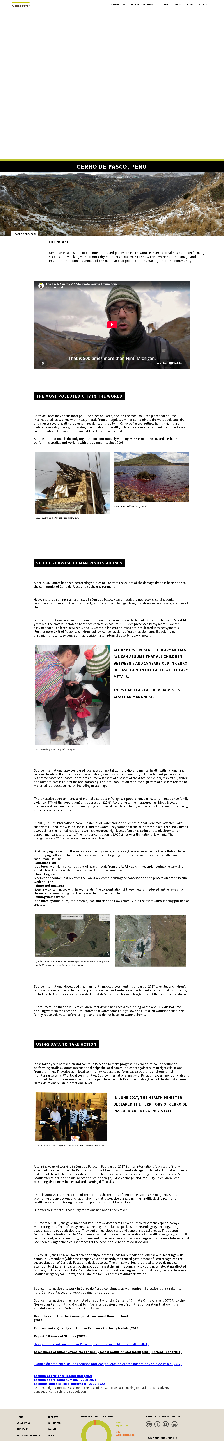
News (190, 4)
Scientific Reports (28, 1435)
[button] (117, 4)
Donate (52, 1429)
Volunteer (54, 1423)
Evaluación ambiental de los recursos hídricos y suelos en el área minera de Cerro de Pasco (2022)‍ (108, 1358)
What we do (24, 1423)
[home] (20, 4)
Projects (22, 1429)
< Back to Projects (24, 234)
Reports (53, 1416)
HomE (20, 1416)
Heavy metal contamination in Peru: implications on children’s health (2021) (91, 1344)
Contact (204, 4)
